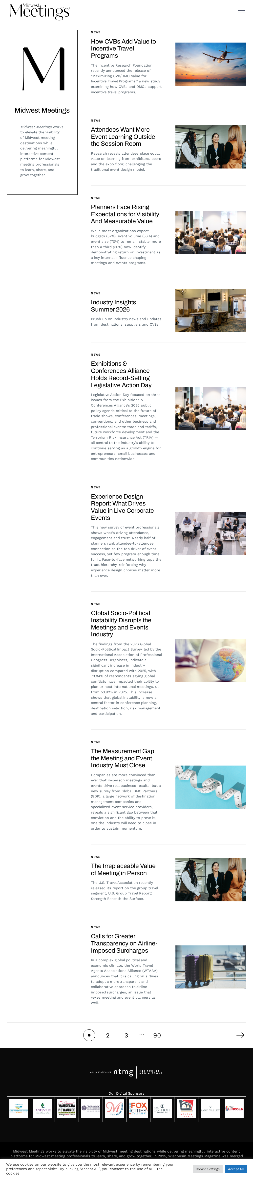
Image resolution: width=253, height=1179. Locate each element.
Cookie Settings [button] (208, 1169)
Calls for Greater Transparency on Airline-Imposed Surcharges (124, 943)
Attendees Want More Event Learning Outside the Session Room (123, 136)
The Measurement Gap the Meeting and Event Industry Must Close (122, 758)
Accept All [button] (236, 1169)
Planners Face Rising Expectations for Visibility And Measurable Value (125, 214)
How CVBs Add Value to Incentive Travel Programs (123, 48)
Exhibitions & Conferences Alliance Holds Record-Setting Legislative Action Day (121, 374)
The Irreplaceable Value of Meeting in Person (123, 869)
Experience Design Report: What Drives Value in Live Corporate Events (122, 507)
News (95, 32)
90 (157, 1035)
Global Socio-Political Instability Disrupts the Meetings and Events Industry (121, 624)
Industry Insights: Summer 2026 (114, 306)
